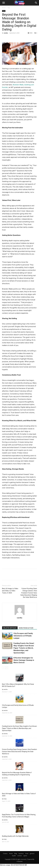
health (14, 856)
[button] (3, 3)
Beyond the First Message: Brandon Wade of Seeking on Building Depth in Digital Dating (17, 774)
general (32, 853)
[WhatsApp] (18, 38)
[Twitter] (9, 38)
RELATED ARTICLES (9, 628)
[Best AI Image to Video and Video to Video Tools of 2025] (19, 787)
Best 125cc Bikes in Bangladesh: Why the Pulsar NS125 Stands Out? (18, 685)
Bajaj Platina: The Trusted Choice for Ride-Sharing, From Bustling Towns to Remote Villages (19, 816)
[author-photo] (20, 615)
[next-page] (6, 668)
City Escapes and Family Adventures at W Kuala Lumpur (23, 635)
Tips (9, 8)
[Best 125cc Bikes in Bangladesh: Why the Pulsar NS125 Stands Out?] (19, 678)
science (19, 856)
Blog (15, 853)
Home (4, 8)
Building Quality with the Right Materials (15, 836)
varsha (6, 33)
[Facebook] (4, 38)
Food (26, 853)
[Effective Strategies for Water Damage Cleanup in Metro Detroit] (7, 660)
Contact (5, 853)
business (21, 853)
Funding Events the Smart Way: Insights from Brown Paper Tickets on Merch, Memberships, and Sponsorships (24, 648)
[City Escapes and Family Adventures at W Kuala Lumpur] (7, 635)
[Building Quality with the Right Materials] (19, 829)
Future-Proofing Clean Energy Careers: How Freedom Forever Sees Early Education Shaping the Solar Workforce (29, 593)
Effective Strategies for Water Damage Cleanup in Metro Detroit (24, 660)
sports (25, 856)
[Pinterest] (14, 38)
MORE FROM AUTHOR (26, 628)
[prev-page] (3, 668)
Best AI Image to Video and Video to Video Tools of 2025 (10, 591)
